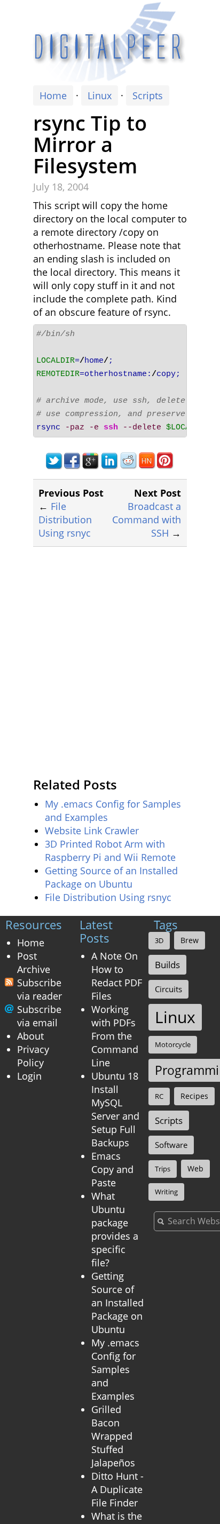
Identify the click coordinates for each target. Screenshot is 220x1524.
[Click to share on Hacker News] (147, 460)
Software (171, 1144)
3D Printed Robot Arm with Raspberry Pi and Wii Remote (110, 850)
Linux (100, 95)
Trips (162, 1169)
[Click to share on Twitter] (53, 460)
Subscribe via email (39, 1016)
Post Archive (33, 962)
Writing (166, 1191)
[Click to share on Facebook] (72, 460)
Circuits (168, 989)
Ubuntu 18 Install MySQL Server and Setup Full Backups (115, 1109)
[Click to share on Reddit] (128, 460)
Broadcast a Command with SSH (146, 519)
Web (195, 1168)
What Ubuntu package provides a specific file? (114, 1229)
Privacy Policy (33, 1056)
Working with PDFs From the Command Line (114, 1036)
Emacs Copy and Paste (112, 1169)
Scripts (147, 95)
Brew (189, 940)
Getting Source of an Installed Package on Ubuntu (111, 877)
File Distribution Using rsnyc (65, 519)
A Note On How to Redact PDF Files (116, 975)
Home (53, 95)
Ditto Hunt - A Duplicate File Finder (117, 1489)
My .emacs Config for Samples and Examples (115, 1369)
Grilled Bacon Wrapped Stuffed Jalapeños (113, 1436)
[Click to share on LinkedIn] (109, 460)
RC (159, 1096)
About (30, 1036)
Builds (167, 965)
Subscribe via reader (39, 989)
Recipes (194, 1096)
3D (159, 940)
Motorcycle (173, 1044)
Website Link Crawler (92, 830)
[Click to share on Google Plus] (91, 460)
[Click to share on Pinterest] (165, 460)
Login (29, 1076)
